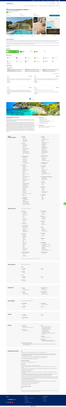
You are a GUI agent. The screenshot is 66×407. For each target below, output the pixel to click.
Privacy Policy (44, 398)
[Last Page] (38, 98)
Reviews (33, 35)
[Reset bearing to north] (58, 26)
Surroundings (43, 35)
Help (47, 3)
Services (22, 35)
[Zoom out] (58, 25)
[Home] (54, 0)
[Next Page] (37, 98)
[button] (53, 22)
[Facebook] (55, 0)
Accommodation (11, 35)
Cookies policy (44, 399)
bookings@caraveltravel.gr (50, 0)
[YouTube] (59, 0)
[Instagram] (57, 0)
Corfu (7, 8)
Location (54, 35)
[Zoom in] (58, 24)
